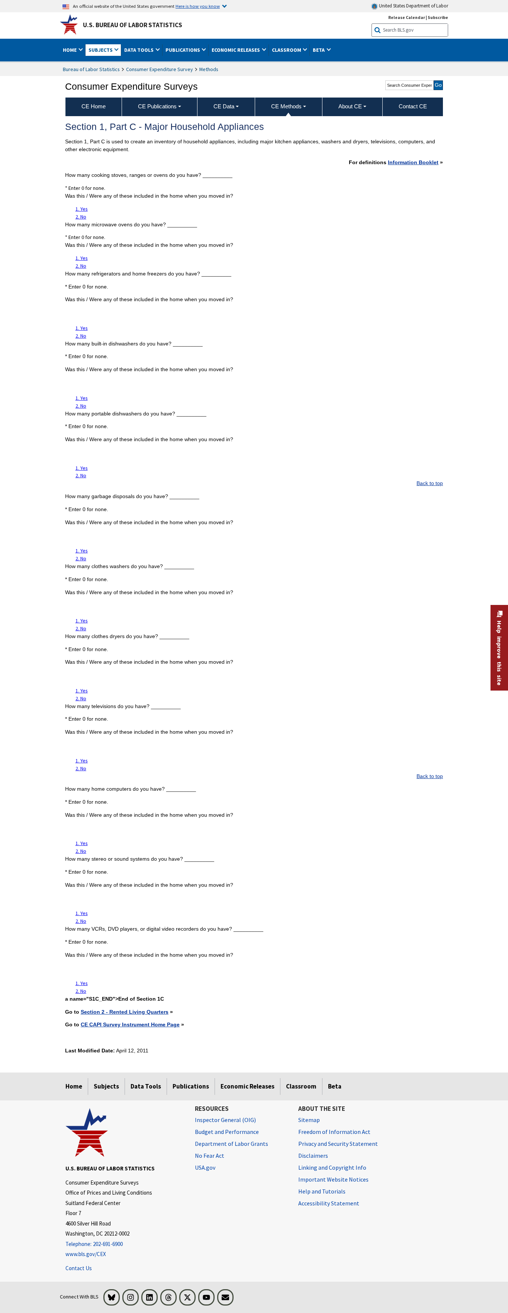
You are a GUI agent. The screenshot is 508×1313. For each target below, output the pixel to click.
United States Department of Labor (413, 6)
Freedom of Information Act (334, 1131)
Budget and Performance (227, 1131)
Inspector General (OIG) (225, 1120)
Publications (191, 1086)
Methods (208, 69)
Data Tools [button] (139, 50)
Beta (334, 1086)
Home (73, 1086)
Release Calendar (406, 17)
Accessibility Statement (328, 1203)
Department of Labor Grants (231, 1143)
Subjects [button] (101, 50)
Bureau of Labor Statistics (91, 69)
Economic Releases (247, 1086)
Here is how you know (198, 6)
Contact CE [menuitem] (413, 106)
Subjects (106, 1086)
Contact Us (78, 1268)
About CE (350, 106)
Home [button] (70, 50)
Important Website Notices (333, 1179)
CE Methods (286, 106)
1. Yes (81, 208)
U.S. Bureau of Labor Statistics (132, 25)
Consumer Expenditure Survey (159, 69)
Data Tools (146, 1086)
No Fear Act (209, 1155)
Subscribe (438, 17)
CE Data (223, 106)
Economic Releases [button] (236, 50)
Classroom (301, 1086)
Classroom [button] (287, 50)
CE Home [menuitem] (93, 106)
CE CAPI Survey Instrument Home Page (130, 1024)
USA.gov (205, 1167)
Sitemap (309, 1120)
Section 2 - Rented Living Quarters (124, 1012)
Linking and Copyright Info (332, 1167)
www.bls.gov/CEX (85, 1254)
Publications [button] (183, 50)
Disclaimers (313, 1155)
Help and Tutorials (321, 1191)
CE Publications (157, 106)
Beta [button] (319, 50)
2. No (80, 216)
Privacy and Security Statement (338, 1143)
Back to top (430, 483)
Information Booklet (413, 162)
